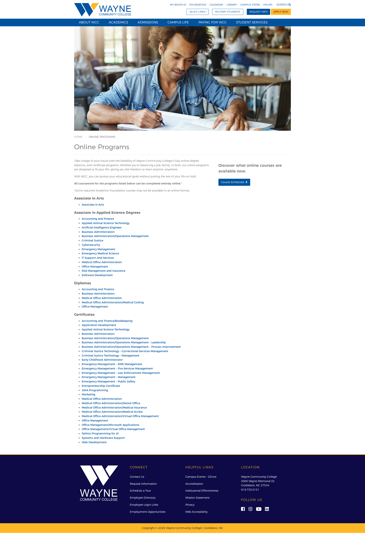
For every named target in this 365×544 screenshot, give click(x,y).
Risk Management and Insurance (103, 270)
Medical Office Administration (102, 262)
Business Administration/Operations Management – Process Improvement (131, 347)
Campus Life (178, 22)
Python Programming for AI (100, 433)
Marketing (88, 394)
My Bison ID (178, 4)
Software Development (97, 275)
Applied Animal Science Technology (105, 223)
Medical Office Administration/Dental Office (111, 403)
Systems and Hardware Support (103, 438)
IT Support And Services (98, 258)
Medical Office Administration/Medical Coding (113, 302)
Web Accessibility (196, 512)
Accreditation (194, 484)
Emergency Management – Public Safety (108, 381)
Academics (118, 22)
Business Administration (98, 232)
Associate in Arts (93, 204)
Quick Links (198, 11)
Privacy (189, 504)
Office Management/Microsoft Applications (110, 425)
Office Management (95, 266)
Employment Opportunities (147, 512)
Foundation (197, 4)
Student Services (251, 22)
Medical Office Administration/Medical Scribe (112, 411)
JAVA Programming (95, 390)
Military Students (227, 11)
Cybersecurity (91, 245)
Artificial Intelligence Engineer (102, 227)
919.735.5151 (250, 489)
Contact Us (137, 476)
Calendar (216, 4)
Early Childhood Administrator (102, 359)
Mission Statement (197, 497)
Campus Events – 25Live (200, 476)
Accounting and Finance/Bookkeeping (107, 321)
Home (78, 137)
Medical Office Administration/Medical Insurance (114, 407)
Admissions (148, 22)
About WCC (89, 22)
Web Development (94, 442)
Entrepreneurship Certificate (101, 386)
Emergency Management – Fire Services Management (117, 368)
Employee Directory (143, 497)
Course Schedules (232, 182)
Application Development (99, 325)
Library (231, 4)
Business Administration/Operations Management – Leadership (124, 342)
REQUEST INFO (258, 11)
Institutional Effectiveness (201, 490)
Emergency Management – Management (109, 377)
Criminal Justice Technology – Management (110, 355)
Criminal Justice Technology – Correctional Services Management (125, 351)
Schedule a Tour (140, 490)
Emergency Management (98, 249)
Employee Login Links (144, 504)
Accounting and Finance (98, 218)
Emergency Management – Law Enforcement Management (121, 373)
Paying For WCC (212, 22)
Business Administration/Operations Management (115, 236)
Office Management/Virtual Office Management (113, 429)
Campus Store (250, 4)
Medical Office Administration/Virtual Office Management (120, 416)
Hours (267, 4)
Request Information (143, 484)
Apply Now (281, 11)
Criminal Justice (92, 240)
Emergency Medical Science (100, 253)
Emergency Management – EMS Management (112, 364)
